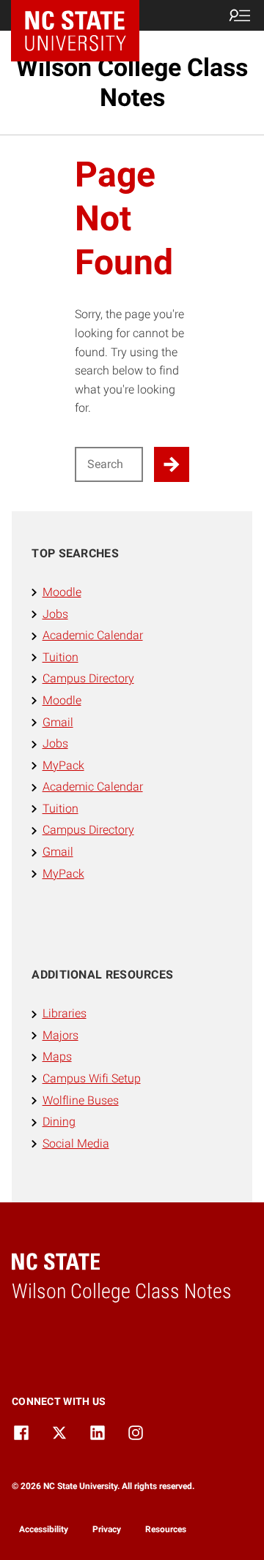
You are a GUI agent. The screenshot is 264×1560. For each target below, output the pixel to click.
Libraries (65, 1013)
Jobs (55, 614)
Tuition (60, 657)
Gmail (58, 722)
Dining (59, 1121)
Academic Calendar (93, 635)
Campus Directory (88, 678)
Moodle (62, 592)
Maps (57, 1056)
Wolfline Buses (81, 1100)
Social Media (76, 1143)
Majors (60, 1035)
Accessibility (43, 1529)
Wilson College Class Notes (132, 82)
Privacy (106, 1529)
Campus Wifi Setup (92, 1078)
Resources (165, 1529)
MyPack (63, 765)
